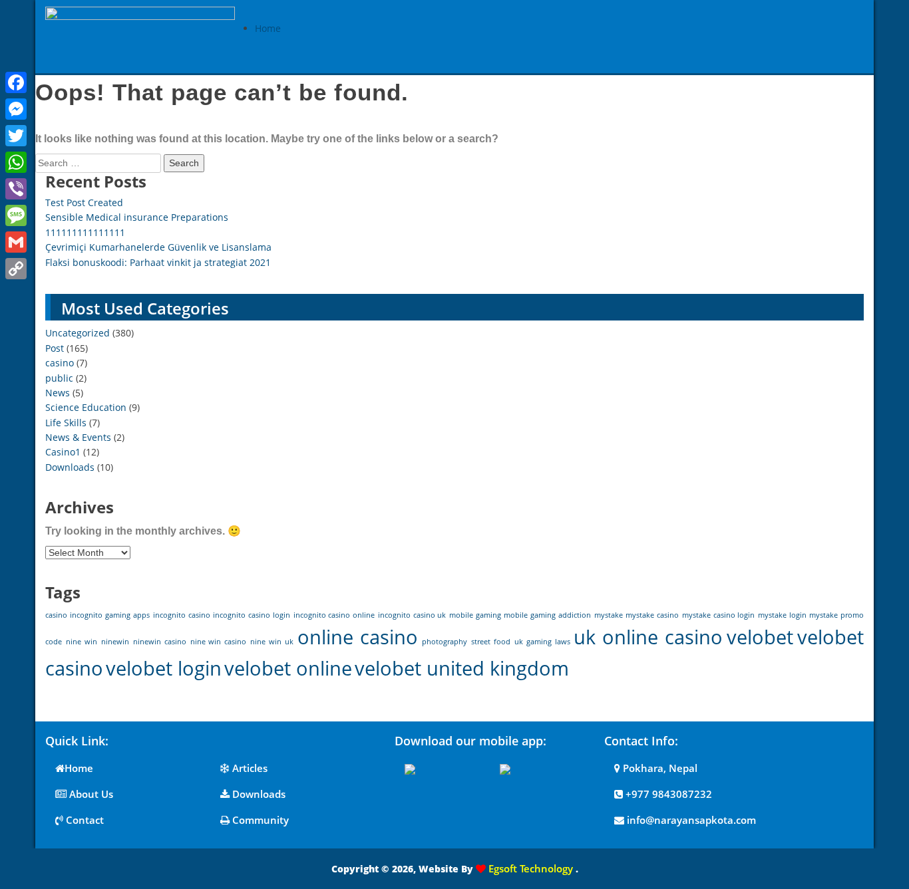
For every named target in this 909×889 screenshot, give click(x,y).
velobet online (288, 668)
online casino (357, 637)
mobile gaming (475, 615)
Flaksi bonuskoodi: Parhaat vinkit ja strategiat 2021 (158, 262)
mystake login (782, 615)
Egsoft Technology (531, 868)
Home (268, 28)
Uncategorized (77, 332)
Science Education (85, 407)
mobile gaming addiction (547, 615)
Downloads (69, 467)
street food (490, 641)
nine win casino (218, 641)
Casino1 (63, 451)
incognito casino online (334, 615)
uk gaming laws (542, 641)
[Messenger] (16, 109)
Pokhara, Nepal (658, 768)
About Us (90, 794)
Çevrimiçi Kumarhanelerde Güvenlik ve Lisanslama (158, 247)
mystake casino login (718, 615)
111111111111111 (85, 232)
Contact (83, 819)
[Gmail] (16, 242)
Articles (249, 768)
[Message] (16, 215)
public (59, 378)
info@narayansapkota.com (690, 819)
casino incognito (73, 615)
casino (59, 362)
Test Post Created (84, 202)
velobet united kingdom (462, 668)
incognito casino (181, 615)
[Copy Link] (16, 268)
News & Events (78, 437)
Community (259, 819)
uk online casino (648, 637)
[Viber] (16, 189)
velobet (760, 637)
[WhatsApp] (16, 162)
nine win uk (271, 641)
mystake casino (652, 615)
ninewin (115, 641)
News (57, 392)
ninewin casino (159, 641)
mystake (608, 615)
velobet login (164, 668)
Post (54, 348)
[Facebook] (16, 82)
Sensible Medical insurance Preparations (136, 217)
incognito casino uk (412, 615)
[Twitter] (16, 135)
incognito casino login (251, 615)
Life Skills (66, 422)
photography (444, 641)
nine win (81, 641)
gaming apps (127, 615)
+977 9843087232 (667, 794)
